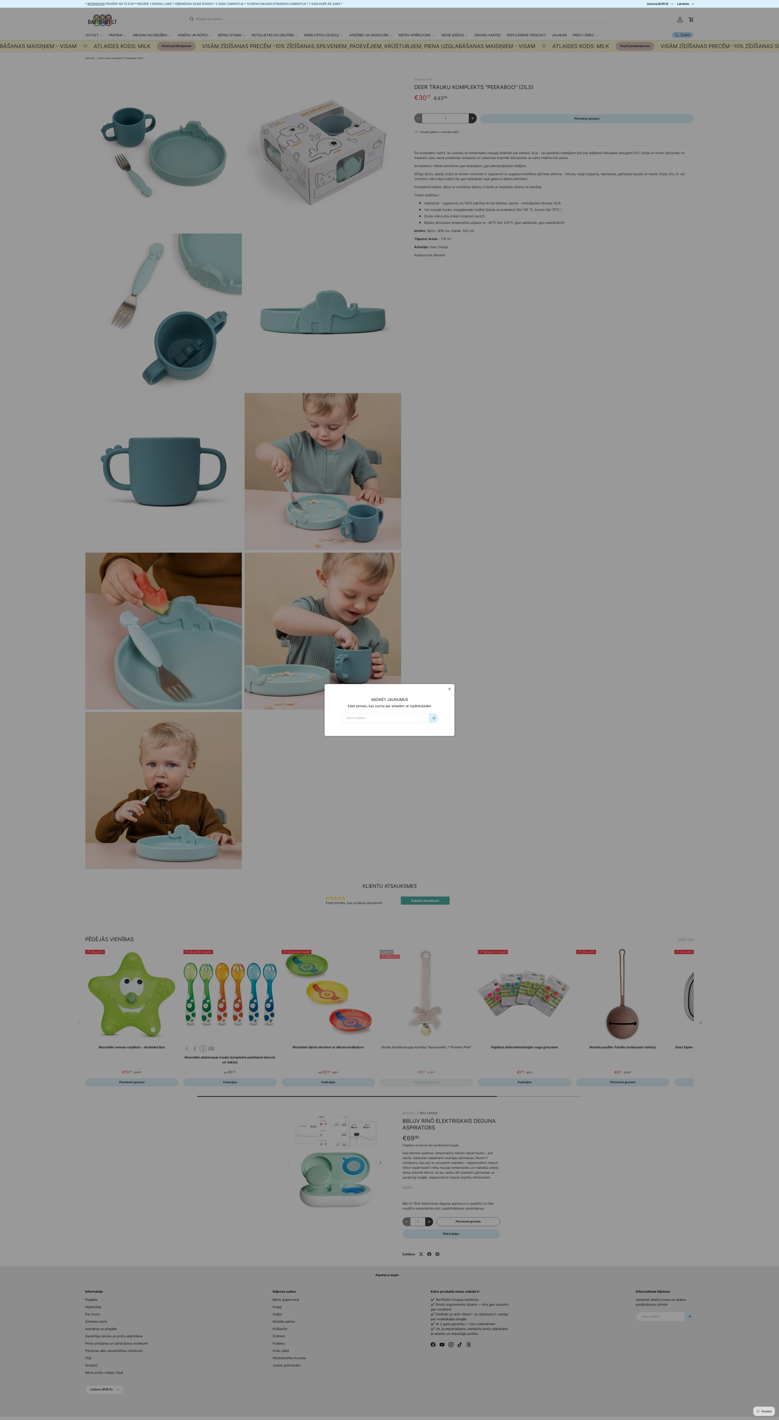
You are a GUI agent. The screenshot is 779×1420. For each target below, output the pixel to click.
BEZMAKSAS (96, 3)
